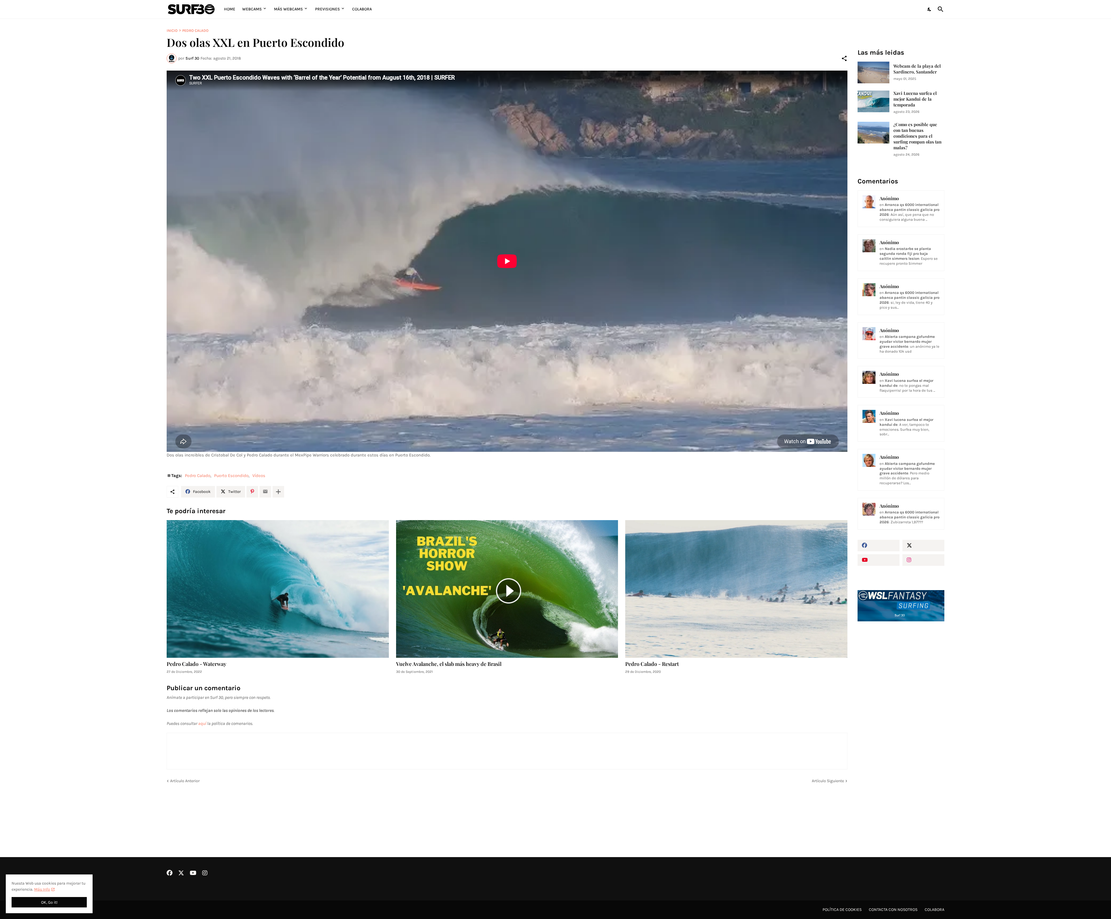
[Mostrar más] (278, 492)
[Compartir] (844, 58)
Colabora (362, 9)
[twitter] (923, 545)
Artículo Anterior (185, 780)
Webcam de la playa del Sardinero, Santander (917, 69)
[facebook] (879, 545)
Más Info (42, 889)
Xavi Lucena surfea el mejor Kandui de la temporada (915, 99)
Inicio (172, 30)
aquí (202, 723)
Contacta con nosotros (893, 909)
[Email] (265, 492)
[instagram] (923, 560)
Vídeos (258, 475)
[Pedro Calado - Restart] (736, 589)
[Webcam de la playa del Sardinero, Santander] (873, 72)
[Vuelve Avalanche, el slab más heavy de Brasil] (507, 589)
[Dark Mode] (930, 9)
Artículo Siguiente (828, 780)
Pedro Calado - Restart (652, 664)
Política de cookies (842, 909)
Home (229, 9)
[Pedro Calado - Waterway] (278, 589)
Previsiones (327, 9)
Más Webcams (288, 9)
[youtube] (879, 560)
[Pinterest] (252, 492)
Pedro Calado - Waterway (196, 664)
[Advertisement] (901, 724)
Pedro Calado (195, 30)
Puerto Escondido (231, 475)
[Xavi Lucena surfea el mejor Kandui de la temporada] (873, 101)
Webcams (252, 9)
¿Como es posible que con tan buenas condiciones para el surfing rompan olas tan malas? (917, 136)
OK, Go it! (49, 902)
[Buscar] (939, 9)
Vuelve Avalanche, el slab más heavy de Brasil (448, 664)
